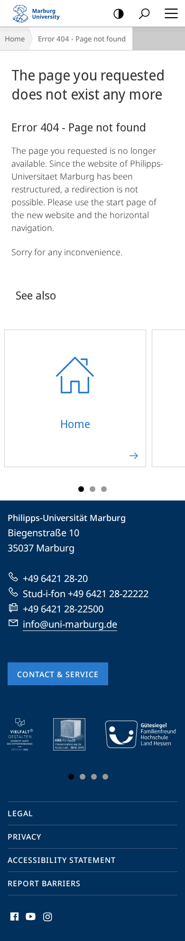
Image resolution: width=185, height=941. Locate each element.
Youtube (30, 922)
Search (144, 13)
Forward (171, 404)
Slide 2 (92, 489)
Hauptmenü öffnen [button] (171, 13)
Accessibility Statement (62, 860)
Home (15, 38)
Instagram (48, 922)
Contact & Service (58, 674)
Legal (20, 813)
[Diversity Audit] (26, 734)
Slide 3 (104, 489)
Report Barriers (44, 883)
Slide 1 (81, 489)
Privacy (24, 836)
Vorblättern (162, 751)
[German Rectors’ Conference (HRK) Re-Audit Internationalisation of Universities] (76, 734)
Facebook (13, 922)
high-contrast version (118, 13)
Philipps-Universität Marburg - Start (40, 13)
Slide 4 (105, 777)
